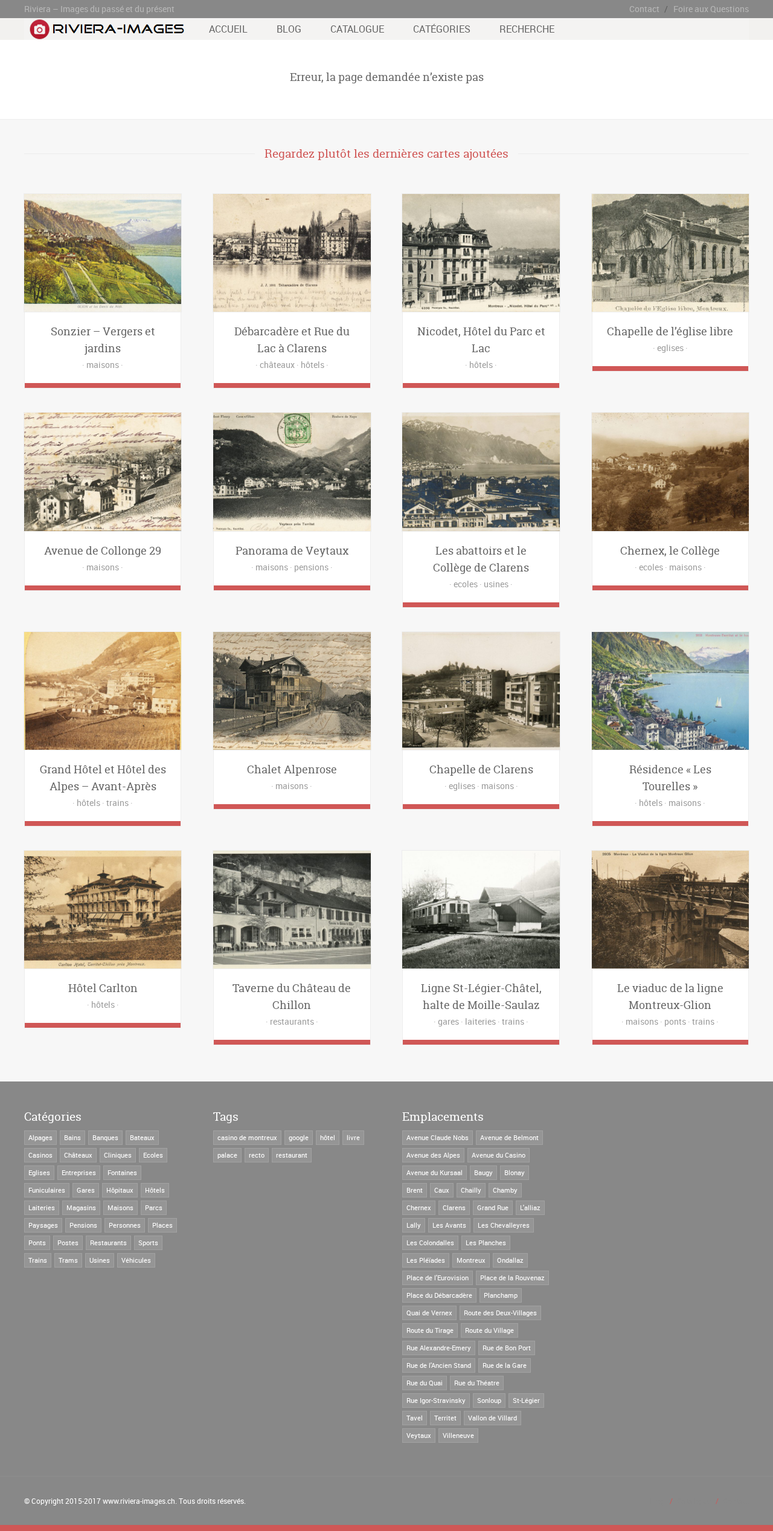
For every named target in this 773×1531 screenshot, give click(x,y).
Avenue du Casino (498, 1154)
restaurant (291, 1154)
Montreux (471, 1260)
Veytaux (418, 1435)
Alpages (40, 1137)
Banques (105, 1137)
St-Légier (526, 1400)
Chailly (471, 1189)
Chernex (418, 1207)
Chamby (505, 1189)
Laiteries (41, 1207)
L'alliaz (530, 1207)
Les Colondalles (430, 1242)
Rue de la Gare (505, 1365)
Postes (68, 1242)
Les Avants (449, 1225)
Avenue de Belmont (509, 1137)
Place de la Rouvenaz (512, 1277)
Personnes (125, 1225)
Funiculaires (46, 1189)
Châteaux (78, 1154)
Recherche (526, 29)
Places (162, 1225)
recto (257, 1154)
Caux (441, 1189)
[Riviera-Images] (105, 33)
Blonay (514, 1172)
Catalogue (357, 29)
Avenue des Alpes (433, 1154)
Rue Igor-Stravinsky (436, 1400)
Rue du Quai (424, 1382)
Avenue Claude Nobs (437, 1137)
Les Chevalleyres (504, 1225)
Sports (148, 1242)
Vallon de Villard (492, 1417)
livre (353, 1137)
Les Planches (486, 1242)
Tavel (414, 1417)
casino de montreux (247, 1137)
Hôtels (155, 1189)
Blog (289, 29)
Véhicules (136, 1260)
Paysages (43, 1225)
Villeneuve (458, 1435)
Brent (414, 1189)
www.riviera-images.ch (139, 1501)
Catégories (441, 29)
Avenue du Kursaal (434, 1172)
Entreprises (79, 1172)
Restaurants (108, 1242)
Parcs (153, 1207)
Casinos (40, 1154)
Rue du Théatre (476, 1382)
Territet (445, 1417)
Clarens (454, 1207)
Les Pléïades (425, 1260)
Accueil (228, 29)
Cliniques (118, 1154)
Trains (37, 1260)
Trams (68, 1260)
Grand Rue (492, 1207)
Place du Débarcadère (439, 1295)
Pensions (83, 1225)
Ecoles (153, 1154)
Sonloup (489, 1400)
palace (227, 1154)
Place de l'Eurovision (437, 1277)
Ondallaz (510, 1260)
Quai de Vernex (429, 1312)
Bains (72, 1137)
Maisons (120, 1207)
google (299, 1137)
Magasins (81, 1207)
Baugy (483, 1172)
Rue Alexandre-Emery (438, 1347)
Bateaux (142, 1137)
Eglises (39, 1172)
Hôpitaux (119, 1189)
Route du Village (489, 1330)
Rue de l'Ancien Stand (438, 1365)
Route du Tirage (430, 1330)
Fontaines (122, 1172)
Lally (413, 1225)
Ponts (37, 1242)
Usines (99, 1260)
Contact (644, 9)
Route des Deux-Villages (500, 1312)
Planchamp (501, 1295)
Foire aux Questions (711, 9)
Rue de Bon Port (507, 1347)
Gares (86, 1189)
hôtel (327, 1137)
